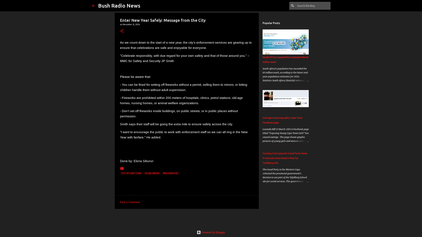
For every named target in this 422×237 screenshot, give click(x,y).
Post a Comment (130, 202)
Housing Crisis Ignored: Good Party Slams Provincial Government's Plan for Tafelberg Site (285, 158)
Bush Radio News (119, 6)
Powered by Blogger (213, 232)
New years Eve (170, 173)
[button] (122, 31)
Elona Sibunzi (152, 173)
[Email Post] (122, 170)
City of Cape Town (131, 173)
